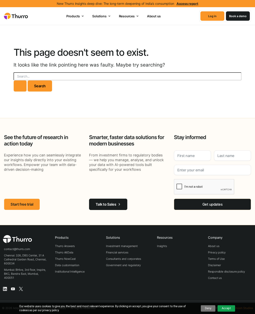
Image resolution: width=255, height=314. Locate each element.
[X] (21, 288)
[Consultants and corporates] (123, 259)
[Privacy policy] (217, 252)
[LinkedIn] (5, 288)
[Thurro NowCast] (65, 259)
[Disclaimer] (214, 265)
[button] (212, 16)
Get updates (212, 204)
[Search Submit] (20, 86)
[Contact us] (215, 278)
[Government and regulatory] (123, 265)
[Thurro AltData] (64, 252)
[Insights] (162, 246)
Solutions (99, 16)
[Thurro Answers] (65, 246)
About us (154, 16)
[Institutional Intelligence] (70, 272)
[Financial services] (117, 252)
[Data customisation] (67, 265)
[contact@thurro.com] (17, 249)
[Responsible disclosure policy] (226, 272)
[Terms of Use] (216, 259)
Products (73, 16)
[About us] (213, 246)
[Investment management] (122, 246)
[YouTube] (13, 288)
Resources (127, 16)
